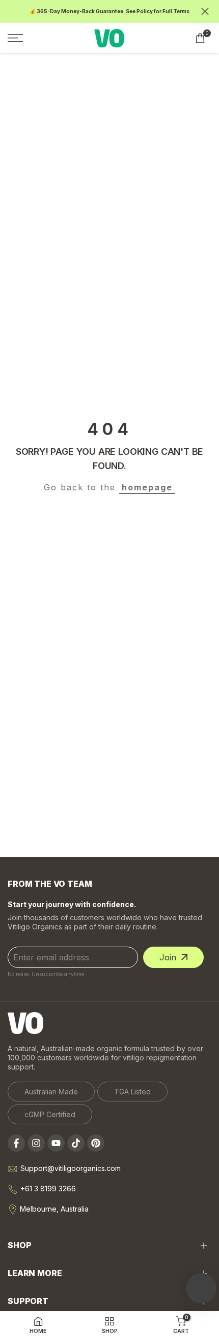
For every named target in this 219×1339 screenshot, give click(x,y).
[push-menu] (15, 38)
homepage (147, 487)
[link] (51, 1091)
